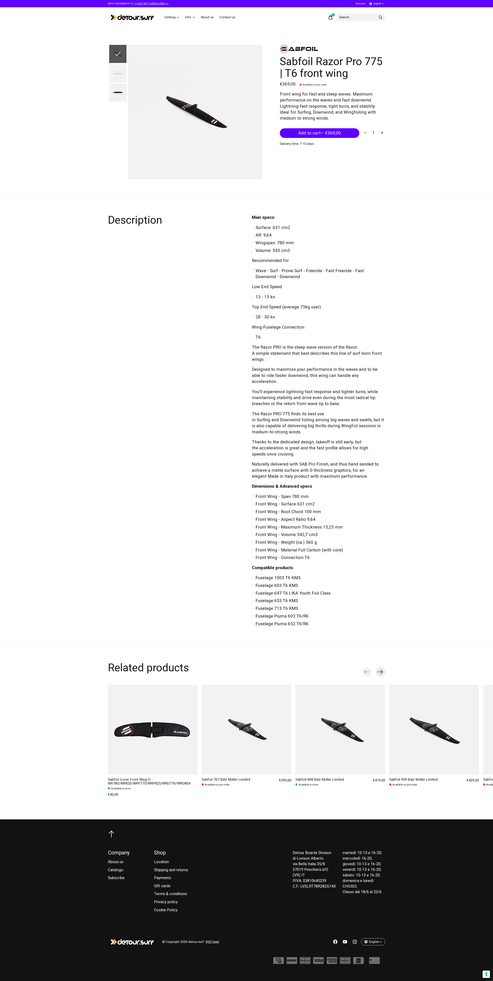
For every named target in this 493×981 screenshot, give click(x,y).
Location (161, 862)
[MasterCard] (305, 962)
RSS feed (212, 942)
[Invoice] (358, 962)
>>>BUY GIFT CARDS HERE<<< (151, 4)
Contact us (227, 17)
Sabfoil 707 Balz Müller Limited (226, 779)
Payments (162, 878)
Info (188, 17)
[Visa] (318, 962)
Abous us (115, 862)
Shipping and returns (171, 870)
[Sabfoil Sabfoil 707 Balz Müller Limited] (246, 730)
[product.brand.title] (332, 49)
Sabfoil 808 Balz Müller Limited (319, 779)
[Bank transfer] (292, 962)
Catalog (170, 17)
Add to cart (319, 133)
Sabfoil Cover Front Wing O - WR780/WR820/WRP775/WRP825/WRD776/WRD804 (149, 781)
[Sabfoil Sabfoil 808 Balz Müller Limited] (340, 730)
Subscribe (116, 878)
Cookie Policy (166, 910)
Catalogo (115, 870)
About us (207, 17)
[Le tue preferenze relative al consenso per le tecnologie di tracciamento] (486, 974)
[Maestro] (345, 962)
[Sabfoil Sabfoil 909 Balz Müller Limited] (434, 730)
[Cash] (278, 962)
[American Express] (332, 962)
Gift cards (162, 886)
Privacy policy (166, 902)
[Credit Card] (374, 962)
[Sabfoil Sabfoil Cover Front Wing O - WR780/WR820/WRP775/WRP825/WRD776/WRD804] (153, 730)
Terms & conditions (170, 894)
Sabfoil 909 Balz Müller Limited (413, 779)
